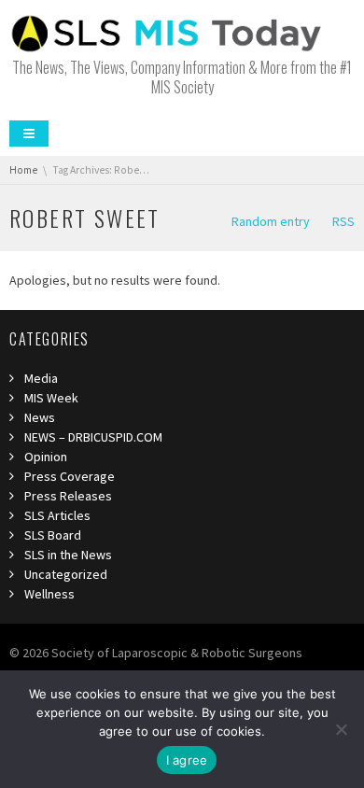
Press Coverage (69, 476)
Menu (29, 133)
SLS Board (52, 535)
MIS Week (51, 397)
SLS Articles (57, 515)
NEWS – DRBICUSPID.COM (93, 437)
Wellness (49, 593)
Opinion (45, 456)
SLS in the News (68, 554)
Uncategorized (65, 574)
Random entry (270, 221)
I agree (187, 760)
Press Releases (68, 495)
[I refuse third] (340, 729)
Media (41, 378)
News (39, 417)
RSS (343, 221)
